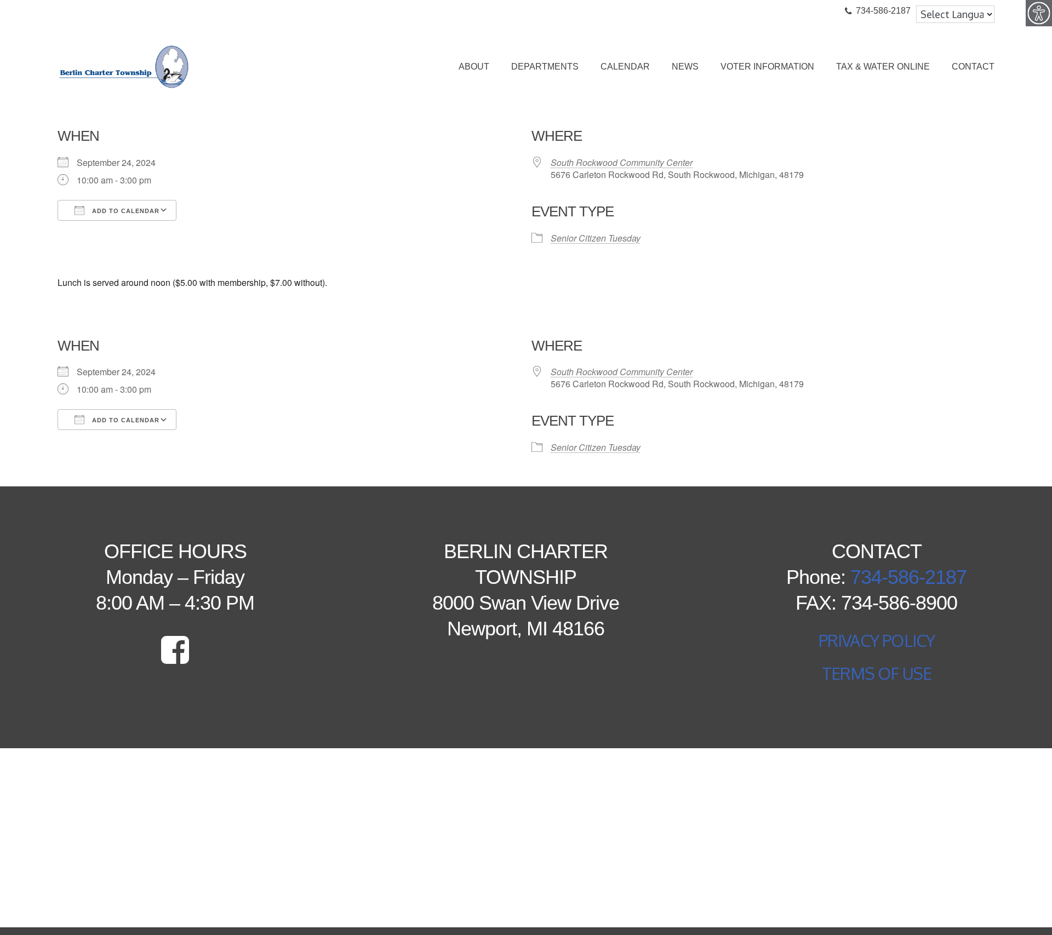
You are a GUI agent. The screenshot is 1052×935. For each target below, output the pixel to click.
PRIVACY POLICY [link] (877, 640)
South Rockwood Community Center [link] (622, 162)
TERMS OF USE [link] (876, 673)
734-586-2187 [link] (908, 577)
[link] (1039, 13)
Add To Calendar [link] (124, 211)
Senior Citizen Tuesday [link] (596, 238)
